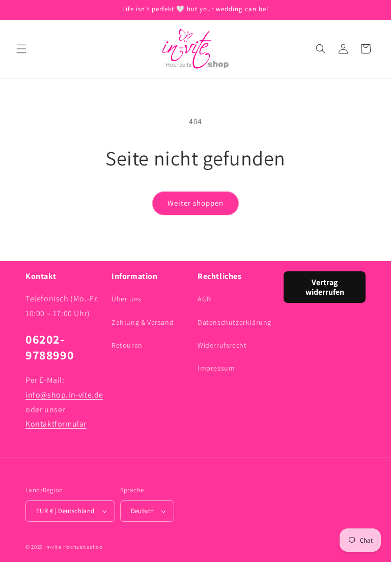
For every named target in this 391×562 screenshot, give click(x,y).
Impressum (216, 368)
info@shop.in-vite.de (64, 394)
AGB (204, 298)
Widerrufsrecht (222, 345)
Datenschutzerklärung (234, 322)
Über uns (126, 298)
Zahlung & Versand (142, 322)
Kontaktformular (56, 423)
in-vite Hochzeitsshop (73, 546)
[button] (21, 49)
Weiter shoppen (195, 203)
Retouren (127, 345)
